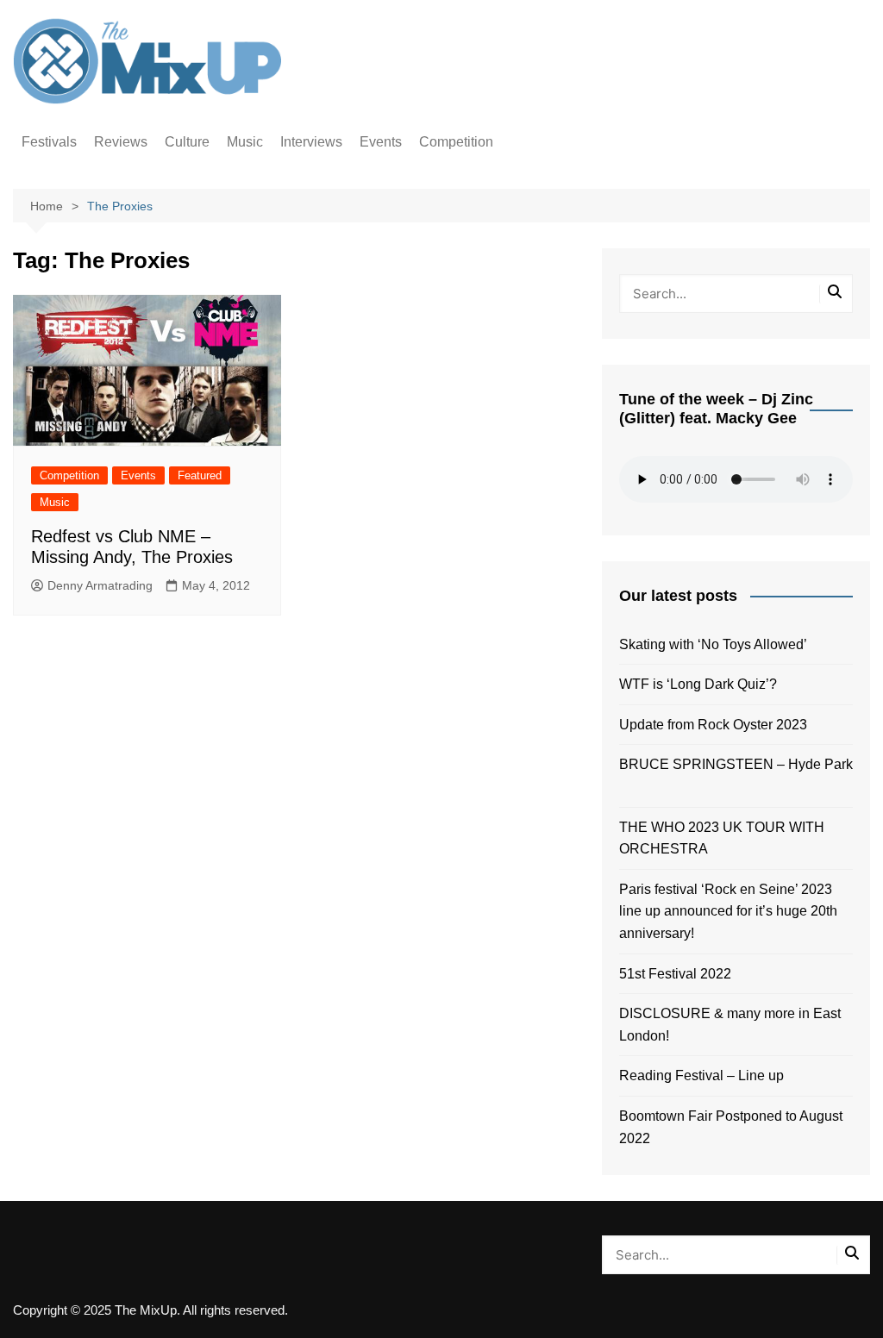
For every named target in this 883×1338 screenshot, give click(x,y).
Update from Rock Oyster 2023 (713, 724)
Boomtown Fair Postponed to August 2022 (730, 1127)
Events (381, 141)
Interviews (311, 141)
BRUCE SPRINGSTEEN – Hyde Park (736, 775)
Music (245, 141)
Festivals (49, 141)
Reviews (120, 141)
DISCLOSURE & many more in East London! (730, 1024)
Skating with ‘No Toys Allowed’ (713, 644)
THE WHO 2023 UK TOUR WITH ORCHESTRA (721, 838)
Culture (187, 141)
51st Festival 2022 (675, 973)
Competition (456, 141)
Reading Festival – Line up (701, 1075)
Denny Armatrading (100, 585)
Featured (200, 475)
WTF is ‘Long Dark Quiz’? (698, 684)
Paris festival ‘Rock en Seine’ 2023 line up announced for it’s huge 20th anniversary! (728, 911)
